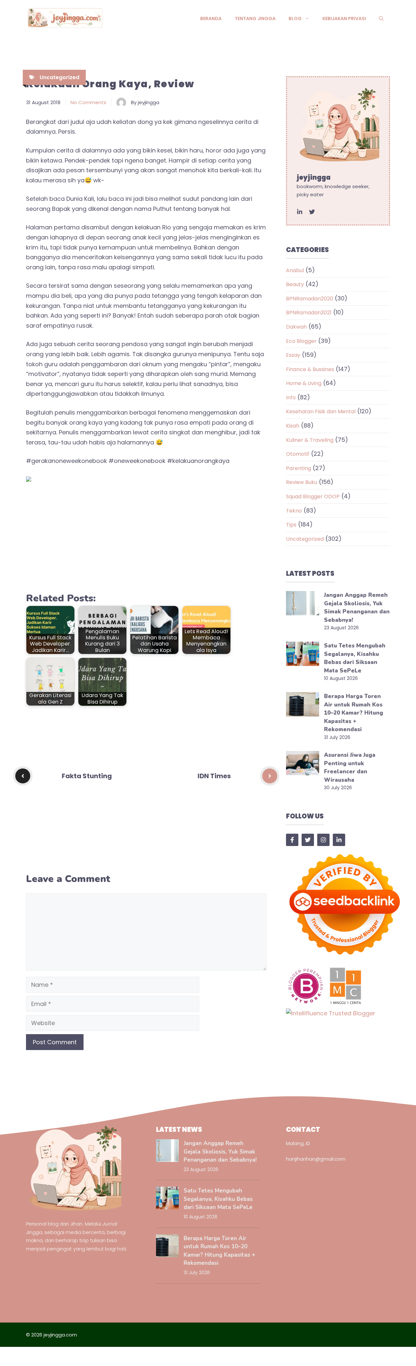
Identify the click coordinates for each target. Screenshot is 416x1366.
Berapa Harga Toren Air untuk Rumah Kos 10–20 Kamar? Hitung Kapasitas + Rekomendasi (353, 713)
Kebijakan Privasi (344, 18)
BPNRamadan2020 (309, 298)
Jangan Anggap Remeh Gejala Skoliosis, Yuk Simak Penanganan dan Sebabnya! (220, 1152)
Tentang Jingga (255, 18)
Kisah (292, 425)
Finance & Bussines (310, 369)
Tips (291, 524)
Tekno (294, 510)
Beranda (211, 18)
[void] (300, 212)
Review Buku (301, 482)
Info (291, 397)
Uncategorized (59, 77)
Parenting (298, 468)
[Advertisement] (146, 539)
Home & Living (303, 383)
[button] (381, 18)
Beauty (295, 284)
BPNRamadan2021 (309, 312)
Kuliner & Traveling (309, 440)
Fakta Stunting (87, 775)
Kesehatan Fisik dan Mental (321, 411)
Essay (293, 355)
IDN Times (214, 775)
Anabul (295, 270)
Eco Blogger (301, 341)
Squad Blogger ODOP (313, 496)
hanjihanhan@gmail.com (315, 1158)
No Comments (88, 102)
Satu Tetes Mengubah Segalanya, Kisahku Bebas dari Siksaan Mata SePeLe (218, 1199)
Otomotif (297, 454)
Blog (295, 18)
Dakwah (296, 327)
